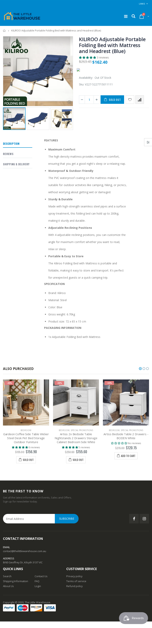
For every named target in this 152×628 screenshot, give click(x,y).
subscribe (66, 518)
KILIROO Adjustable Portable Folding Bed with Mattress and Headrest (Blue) (112, 45)
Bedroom (26, 430)
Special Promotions (82, 430)
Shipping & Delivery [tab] (16, 164)
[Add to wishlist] (130, 99)
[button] (88, 57)
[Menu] (125, 16)
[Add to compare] (139, 99)
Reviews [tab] (8, 154)
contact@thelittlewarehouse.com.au (24, 551)
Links (142, 3)
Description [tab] (11, 143)
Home (4, 30)
